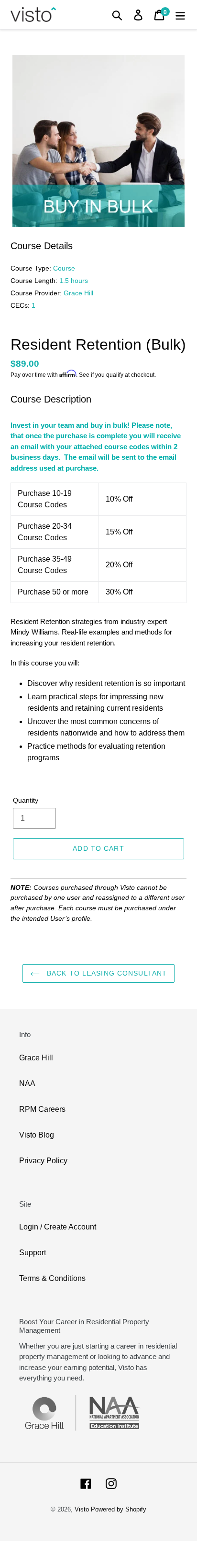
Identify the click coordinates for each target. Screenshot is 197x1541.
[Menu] (180, 14)
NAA (27, 1083)
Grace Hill (36, 1058)
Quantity (25, 800)
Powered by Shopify (118, 1509)
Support (32, 1253)
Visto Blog (36, 1135)
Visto (82, 1509)
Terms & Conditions (52, 1278)
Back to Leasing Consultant (105, 973)
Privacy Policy (43, 1161)
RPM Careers (42, 1109)
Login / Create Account (57, 1227)
